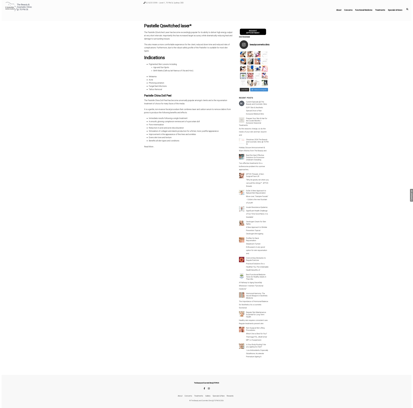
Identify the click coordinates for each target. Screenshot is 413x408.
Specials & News (395, 10)
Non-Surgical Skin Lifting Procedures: (255, 329)
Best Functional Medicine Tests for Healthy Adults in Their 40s (256, 277)
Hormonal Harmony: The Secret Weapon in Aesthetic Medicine (257, 295)
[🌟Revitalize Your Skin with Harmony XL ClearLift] (250, 83)
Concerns (348, 10)
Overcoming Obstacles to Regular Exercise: (256, 259)
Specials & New (219, 396)
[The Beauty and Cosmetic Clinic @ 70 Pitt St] (19, 11)
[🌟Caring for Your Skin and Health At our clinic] (243, 83)
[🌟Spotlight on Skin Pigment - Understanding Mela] (257, 83)
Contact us (411, 195)
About (338, 10)
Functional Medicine (363, 10)
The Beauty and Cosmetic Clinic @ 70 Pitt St (205, 400)
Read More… (149, 146)
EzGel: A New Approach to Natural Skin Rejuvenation (256, 192)
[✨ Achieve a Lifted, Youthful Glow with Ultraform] (250, 69)
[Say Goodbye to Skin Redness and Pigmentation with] (250, 54)
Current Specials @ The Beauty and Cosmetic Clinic (256, 103)
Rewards (230, 396)
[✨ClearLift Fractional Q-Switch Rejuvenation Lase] (265, 69)
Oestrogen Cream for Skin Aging (256, 223)
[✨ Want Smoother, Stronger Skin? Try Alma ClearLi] (243, 69)
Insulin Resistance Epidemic (257, 207)
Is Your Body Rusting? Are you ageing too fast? (256, 346)
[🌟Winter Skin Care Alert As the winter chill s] (265, 83)
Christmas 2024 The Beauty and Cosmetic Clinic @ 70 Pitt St (257, 142)
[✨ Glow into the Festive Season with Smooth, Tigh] (250, 61)
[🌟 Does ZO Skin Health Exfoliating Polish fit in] (257, 69)
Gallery (207, 396)
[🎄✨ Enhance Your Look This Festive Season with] (243, 54)
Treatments (380, 10)
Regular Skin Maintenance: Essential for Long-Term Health (256, 314)
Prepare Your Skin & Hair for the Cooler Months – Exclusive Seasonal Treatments (253, 121)
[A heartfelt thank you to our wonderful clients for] (250, 76)
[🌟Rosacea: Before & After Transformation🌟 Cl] (265, 54)
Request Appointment (253, 32)
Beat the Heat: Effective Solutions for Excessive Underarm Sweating (255, 157)
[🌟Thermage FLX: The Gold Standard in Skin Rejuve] (257, 54)
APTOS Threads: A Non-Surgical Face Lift (255, 175)
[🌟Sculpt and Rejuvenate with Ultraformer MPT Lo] (257, 76)
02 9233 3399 (151, 2)
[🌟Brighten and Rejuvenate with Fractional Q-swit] (265, 76)
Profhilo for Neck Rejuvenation (252, 239)
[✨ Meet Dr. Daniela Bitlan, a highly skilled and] (243, 76)
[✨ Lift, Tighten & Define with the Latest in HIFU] (243, 61)
